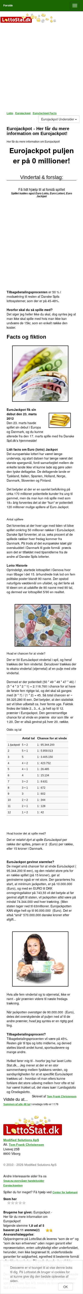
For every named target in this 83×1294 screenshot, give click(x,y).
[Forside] (41, 18)
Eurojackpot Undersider (58, 119)
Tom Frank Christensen (26, 1144)
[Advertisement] (41, 65)
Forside (8, 5)
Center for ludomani (64, 1192)
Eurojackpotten (13, 1185)
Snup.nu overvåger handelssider (23, 1180)
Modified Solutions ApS (21, 1140)
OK (65, 1286)
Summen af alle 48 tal (16, 1104)
